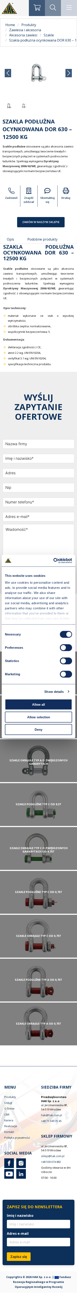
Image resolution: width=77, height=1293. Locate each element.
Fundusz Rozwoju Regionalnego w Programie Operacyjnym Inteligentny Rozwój (42, 1282)
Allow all (38, 704)
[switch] (66, 647)
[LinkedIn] (20, 1178)
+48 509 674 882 (51, 1162)
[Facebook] (9, 1167)
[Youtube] (9, 1178)
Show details (54, 691)
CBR (6, 1114)
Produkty (10, 1097)
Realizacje (10, 1126)
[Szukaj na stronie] (53, 8)
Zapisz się (18, 1256)
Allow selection (38, 717)
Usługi (8, 1103)
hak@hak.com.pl (51, 1115)
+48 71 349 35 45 (51, 1121)
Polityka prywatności (17, 1138)
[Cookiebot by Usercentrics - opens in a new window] (54, 560)
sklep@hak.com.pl (52, 1156)
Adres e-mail (18, 1233)
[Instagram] (20, 1167)
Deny (38, 729)
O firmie (9, 1108)
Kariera (8, 1120)
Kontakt (9, 1132)
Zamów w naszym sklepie (40, 222)
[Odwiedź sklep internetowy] (37, 8)
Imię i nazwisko (20, 1215)
